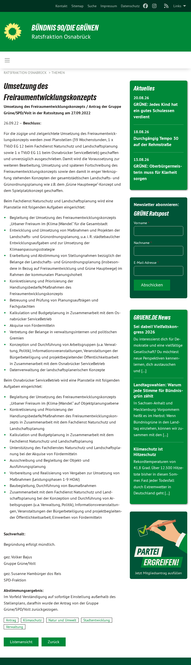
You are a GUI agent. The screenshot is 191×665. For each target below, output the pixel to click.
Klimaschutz (32, 620)
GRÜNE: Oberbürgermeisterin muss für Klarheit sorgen (158, 172)
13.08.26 (141, 159)
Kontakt (61, 6)
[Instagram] (154, 6)
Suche (92, 6)
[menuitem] (61, 6)
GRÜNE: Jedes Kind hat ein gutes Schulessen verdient (156, 110)
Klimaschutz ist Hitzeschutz (148, 451)
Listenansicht (21, 641)
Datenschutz (130, 6)
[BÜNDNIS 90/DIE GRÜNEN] (13, 32)
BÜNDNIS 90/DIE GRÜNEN (65, 27)
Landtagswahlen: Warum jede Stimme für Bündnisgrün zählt (158, 390)
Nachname (143, 243)
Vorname (141, 223)
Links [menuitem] (177, 6)
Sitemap (77, 6)
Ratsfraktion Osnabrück (26, 72)
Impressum (108, 6)
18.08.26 (141, 131)
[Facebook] (145, 6)
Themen (58, 72)
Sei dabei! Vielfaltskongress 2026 (156, 329)
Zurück (53, 641)
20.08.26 (141, 97)
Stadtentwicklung (96, 620)
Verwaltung (14, 627)
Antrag (11, 620)
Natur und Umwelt (62, 620)
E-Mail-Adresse (146, 262)
